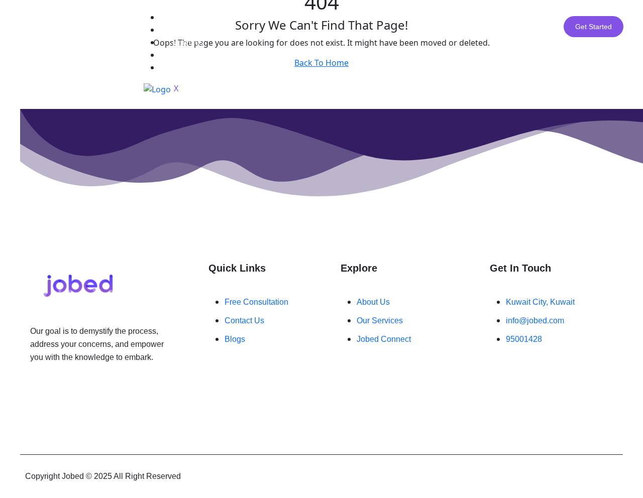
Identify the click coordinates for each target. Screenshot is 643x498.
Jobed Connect (199, 67)
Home (183, 17)
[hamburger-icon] (493, 11)
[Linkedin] (58, 388)
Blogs (182, 55)
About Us (188, 30)
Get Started (593, 27)
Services (187, 42)
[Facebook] (46, 388)
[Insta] (52, 388)
